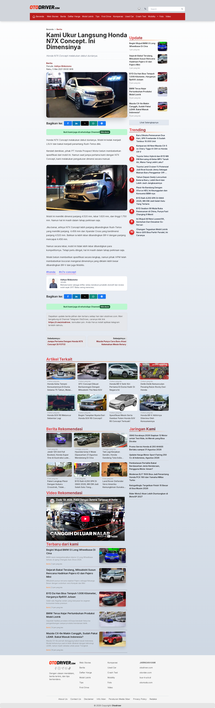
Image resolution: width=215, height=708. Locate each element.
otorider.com (146, 672)
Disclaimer (89, 699)
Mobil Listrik (87, 16)
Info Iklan (101, 699)
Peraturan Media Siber (119, 699)
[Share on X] (85, 123)
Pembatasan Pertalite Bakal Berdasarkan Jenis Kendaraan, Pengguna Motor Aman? (144, 466)
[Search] (182, 9)
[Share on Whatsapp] (93, 123)
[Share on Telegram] (102, 123)
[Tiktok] (69, 668)
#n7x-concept (67, 271)
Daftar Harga (74, 16)
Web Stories (52, 16)
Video (168, 16)
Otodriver (116, 705)
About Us (62, 699)
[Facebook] (55, 668)
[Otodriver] (45, 7)
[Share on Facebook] (68, 123)
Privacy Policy (140, 699)
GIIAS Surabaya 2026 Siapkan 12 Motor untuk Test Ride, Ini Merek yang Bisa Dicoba (148, 438)
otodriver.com (146, 667)
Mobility (151, 16)
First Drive (106, 16)
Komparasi (118, 16)
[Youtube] (66, 668)
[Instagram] (59, 668)
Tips (97, 16)
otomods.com (146, 682)
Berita (63, 16)
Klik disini (105, 132)
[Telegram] (62, 668)
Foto (161, 16)
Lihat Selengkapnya (149, 122)
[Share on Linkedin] (76, 123)
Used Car (129, 16)
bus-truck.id (145, 677)
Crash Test (141, 16)
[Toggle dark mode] (145, 8)
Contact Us (75, 699)
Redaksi (153, 699)
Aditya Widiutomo (63, 66)
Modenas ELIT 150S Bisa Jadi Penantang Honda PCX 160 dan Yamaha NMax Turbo (149, 477)
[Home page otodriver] (139, 8)
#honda (51, 271)
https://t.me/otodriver (59, 322)
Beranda (39, 16)
